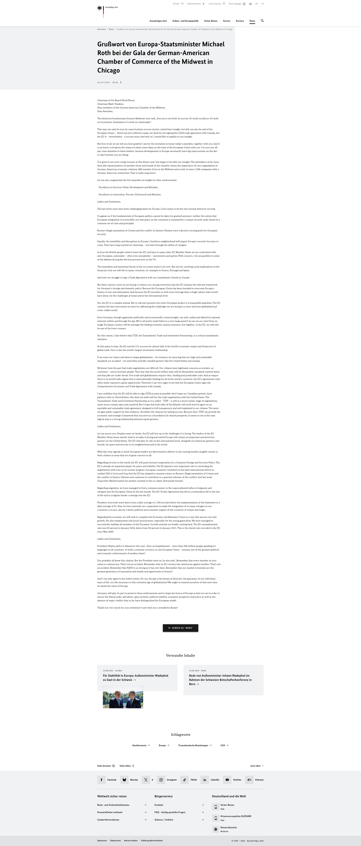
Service (226, 20)
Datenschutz (115, 840)
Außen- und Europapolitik (185, 20)
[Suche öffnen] (262, 21)
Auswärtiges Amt (158, 20)
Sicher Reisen (210, 20)
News (252, 21)
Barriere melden (131, 840)
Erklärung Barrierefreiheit (152, 840)
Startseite (101, 29)
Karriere (240, 20)
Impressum (102, 840)
